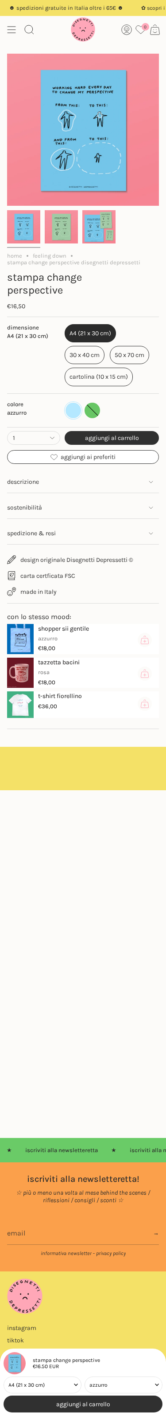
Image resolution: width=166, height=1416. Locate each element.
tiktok (15, 1340)
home (14, 255)
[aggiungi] (145, 640)
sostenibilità (24, 507)
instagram (21, 1328)
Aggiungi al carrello (83, 1404)
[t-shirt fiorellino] (20, 704)
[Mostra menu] (11, 29)
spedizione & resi (31, 533)
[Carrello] (155, 29)
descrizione (23, 482)
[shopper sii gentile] (20, 639)
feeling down (49, 255)
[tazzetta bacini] (20, 673)
